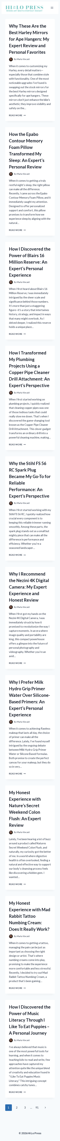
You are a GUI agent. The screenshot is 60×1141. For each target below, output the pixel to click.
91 (37, 1107)
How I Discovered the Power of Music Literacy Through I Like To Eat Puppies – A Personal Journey (30, 1020)
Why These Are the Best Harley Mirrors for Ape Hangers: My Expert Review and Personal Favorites (29, 39)
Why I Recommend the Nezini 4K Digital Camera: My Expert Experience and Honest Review (29, 587)
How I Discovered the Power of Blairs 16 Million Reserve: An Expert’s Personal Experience (30, 262)
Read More (17, 115)
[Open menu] (52, 7)
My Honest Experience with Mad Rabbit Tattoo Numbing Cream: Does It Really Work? (29, 916)
